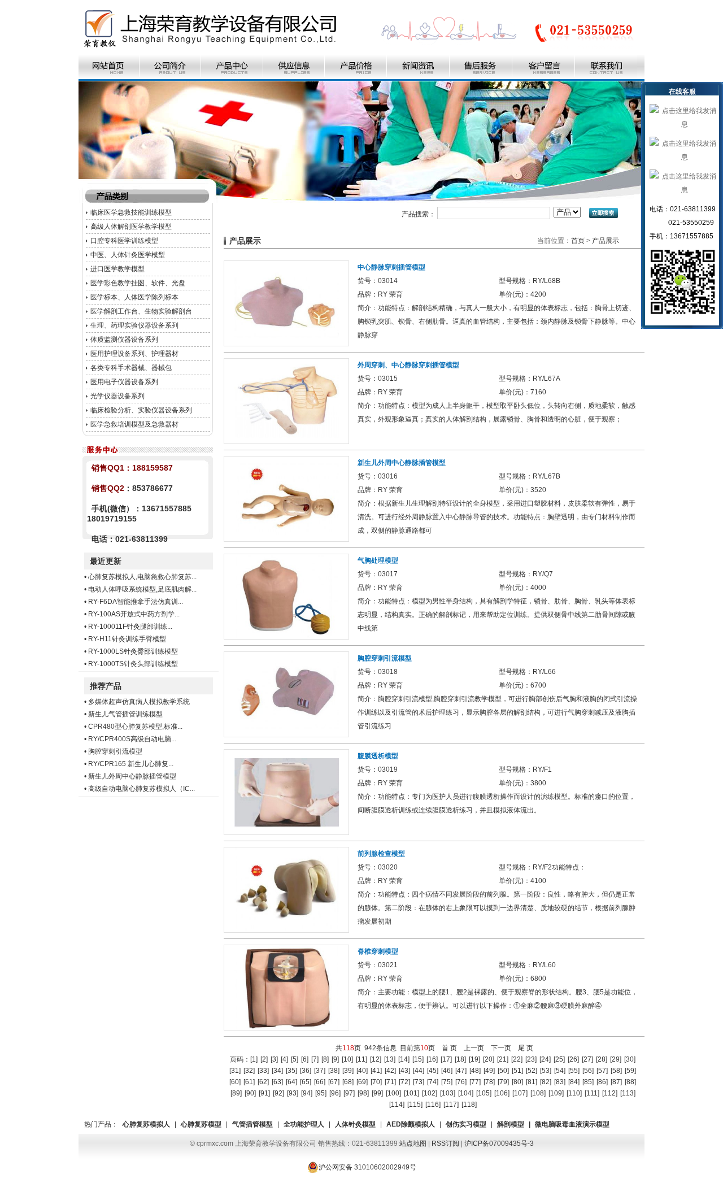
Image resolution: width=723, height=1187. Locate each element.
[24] (545, 1059)
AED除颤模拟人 (410, 1124)
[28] (601, 1059)
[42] (390, 1071)
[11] (361, 1059)
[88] (630, 1082)
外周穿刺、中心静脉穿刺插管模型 (408, 365)
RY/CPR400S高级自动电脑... (132, 739)
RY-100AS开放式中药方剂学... (134, 614)
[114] (396, 1104)
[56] (588, 1071)
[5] (294, 1059)
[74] (432, 1082)
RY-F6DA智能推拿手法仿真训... (135, 602)
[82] (545, 1082)
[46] (446, 1071)
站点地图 (412, 1143)
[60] (235, 1082)
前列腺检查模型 (381, 854)
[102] (429, 1093)
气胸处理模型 (378, 560)
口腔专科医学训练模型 (124, 241)
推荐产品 (105, 685)
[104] (465, 1093)
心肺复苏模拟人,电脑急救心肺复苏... (142, 577)
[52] (531, 1071)
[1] (254, 1059)
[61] (249, 1082)
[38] (333, 1071)
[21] (502, 1059)
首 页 (449, 1048)
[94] (306, 1093)
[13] (389, 1059)
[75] (446, 1082)
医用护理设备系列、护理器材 (134, 354)
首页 (578, 241)
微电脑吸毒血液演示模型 (572, 1124)
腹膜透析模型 (378, 756)
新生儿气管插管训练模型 (125, 714)
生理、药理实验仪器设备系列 (134, 325)
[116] (433, 1104)
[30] (629, 1059)
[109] (556, 1093)
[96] (335, 1093)
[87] (616, 1082)
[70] (376, 1082)
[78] (489, 1082)
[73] (418, 1082)
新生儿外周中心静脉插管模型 (132, 776)
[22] (516, 1059)
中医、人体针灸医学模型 (127, 255)
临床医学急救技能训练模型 (131, 212)
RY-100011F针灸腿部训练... (130, 627)
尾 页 (525, 1048)
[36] (305, 1071)
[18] (460, 1059)
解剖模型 (510, 1124)
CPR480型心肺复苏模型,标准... (135, 727)
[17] (446, 1059)
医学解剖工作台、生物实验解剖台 (141, 311)
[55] (574, 1071)
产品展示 (605, 241)
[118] (469, 1104)
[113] (627, 1093)
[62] (263, 1082)
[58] (616, 1071)
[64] (291, 1082)
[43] (404, 1071)
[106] (501, 1093)
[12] (375, 1059)
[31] (235, 1071)
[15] (418, 1059)
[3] (274, 1059)
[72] (404, 1082)
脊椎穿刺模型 (378, 951)
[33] (263, 1071)
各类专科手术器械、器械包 (131, 368)
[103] (447, 1093)
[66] (319, 1082)
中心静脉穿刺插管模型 (391, 267)
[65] (305, 1082)
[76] (461, 1082)
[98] (363, 1093)
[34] (277, 1071)
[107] (520, 1093)
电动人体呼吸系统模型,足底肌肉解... (142, 589)
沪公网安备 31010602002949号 (367, 1167)
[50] (503, 1071)
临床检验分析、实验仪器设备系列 (141, 410)
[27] (587, 1059)
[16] (432, 1059)
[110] (574, 1093)
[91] (264, 1093)
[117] (451, 1104)
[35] (291, 1071)
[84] (574, 1082)
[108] (538, 1093)
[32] (249, 1071)
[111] (592, 1093)
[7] (315, 1059)
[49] (489, 1071)
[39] (348, 1071)
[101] (411, 1093)
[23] (531, 1059)
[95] (320, 1093)
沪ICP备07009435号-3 (499, 1143)
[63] (277, 1082)
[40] (362, 1071)
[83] (559, 1082)
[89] (236, 1093)
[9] (335, 1059)
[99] (377, 1093)
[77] (475, 1082)
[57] (602, 1071)
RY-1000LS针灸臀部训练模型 (133, 651)
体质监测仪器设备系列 (124, 340)
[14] (404, 1059)
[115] (415, 1104)
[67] (333, 1082)
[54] (559, 1071)
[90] (250, 1093)
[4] (284, 1059)
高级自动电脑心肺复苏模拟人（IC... (141, 789)
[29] (615, 1059)
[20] (488, 1059)
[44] (418, 1071)
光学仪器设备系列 (117, 396)
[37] (319, 1071)
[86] (602, 1082)
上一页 (474, 1048)
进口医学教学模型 (117, 269)
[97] (349, 1093)
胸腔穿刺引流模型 (115, 751)
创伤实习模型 (466, 1124)
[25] (559, 1059)
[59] (630, 1071)
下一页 (501, 1048)
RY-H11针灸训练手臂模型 (127, 639)
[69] (362, 1082)
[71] (390, 1082)
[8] (325, 1059)
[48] (475, 1071)
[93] (292, 1093)
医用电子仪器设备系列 (124, 382)
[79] (503, 1082)
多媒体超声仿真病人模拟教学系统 (139, 702)
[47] (461, 1071)
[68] (348, 1082)
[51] (517, 1071)
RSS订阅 (445, 1143)
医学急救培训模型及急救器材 (134, 424)
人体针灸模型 (355, 1124)
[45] (432, 1071)
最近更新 (105, 561)
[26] (573, 1059)
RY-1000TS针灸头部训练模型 (133, 664)
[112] (609, 1093)
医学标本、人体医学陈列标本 (134, 297)
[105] (483, 1093)
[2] (264, 1059)
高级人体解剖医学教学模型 (131, 227)
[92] (278, 1093)
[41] (376, 1071)
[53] (545, 1071)
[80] (517, 1082)
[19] (474, 1059)
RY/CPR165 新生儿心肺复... (130, 764)
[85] (588, 1082)
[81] (531, 1082)
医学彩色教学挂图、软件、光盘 (137, 283)
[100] (393, 1093)
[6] (304, 1059)
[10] (347, 1059)
